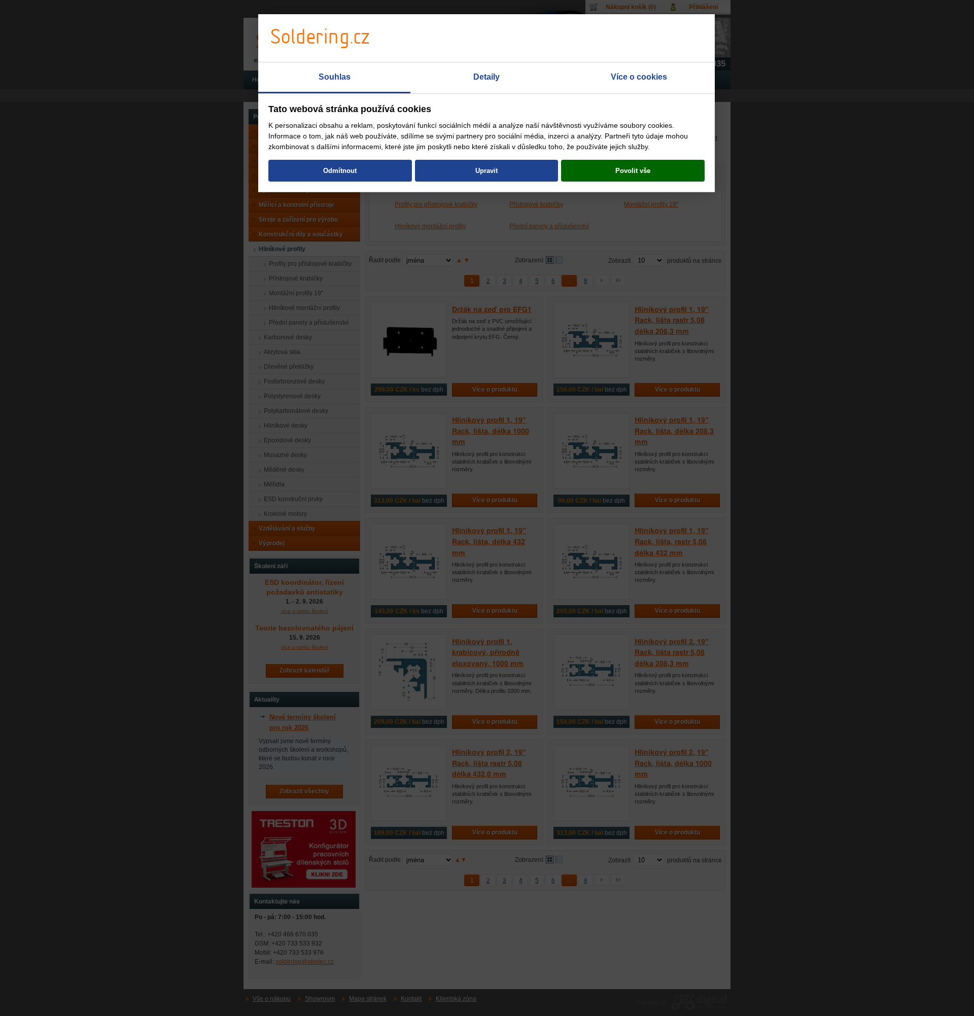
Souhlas (335, 77)
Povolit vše (632, 170)
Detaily (486, 77)
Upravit (486, 170)
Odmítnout (340, 170)
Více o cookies (639, 77)
